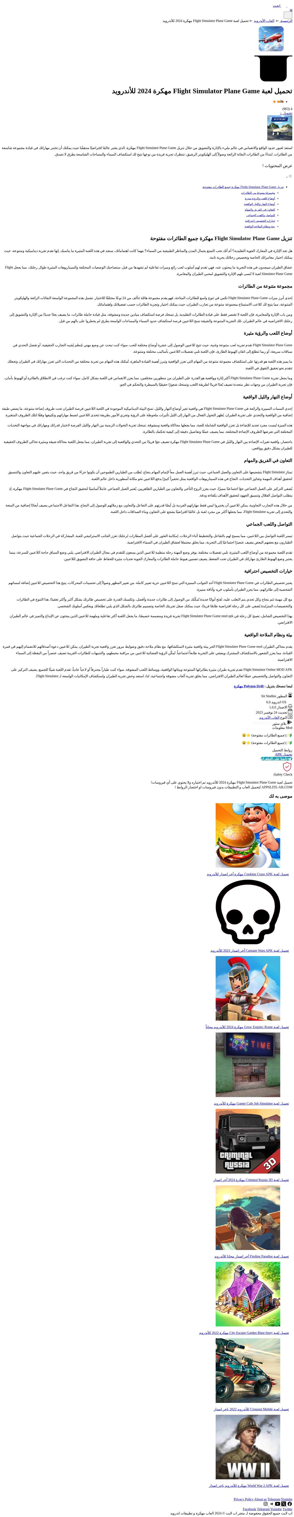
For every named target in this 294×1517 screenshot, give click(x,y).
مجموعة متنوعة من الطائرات (258, 192)
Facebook (249, 1509)
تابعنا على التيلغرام (274, 759)
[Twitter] (283, 1505)
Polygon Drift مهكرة (249, 686)
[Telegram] (271, 1505)
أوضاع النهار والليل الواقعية (259, 204)
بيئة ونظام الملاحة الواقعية (259, 226)
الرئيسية (286, 21)
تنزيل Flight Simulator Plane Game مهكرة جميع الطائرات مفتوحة (243, 187)
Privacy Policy (244, 1499)
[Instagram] (265, 1505)
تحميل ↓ (286, 113)
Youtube (286, 1499)
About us (260, 1499)
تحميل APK (283, 754)
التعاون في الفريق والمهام (260, 209)
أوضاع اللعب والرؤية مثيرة (260, 198)
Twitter (287, 1509)
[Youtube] (277, 1505)
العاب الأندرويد (264, 21)
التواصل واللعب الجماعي (260, 215)
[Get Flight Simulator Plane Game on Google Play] (262, 723)
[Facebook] (289, 1505)
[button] (282, 6)
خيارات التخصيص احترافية (260, 220)
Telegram (274, 1499)
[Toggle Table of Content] (289, 177)
